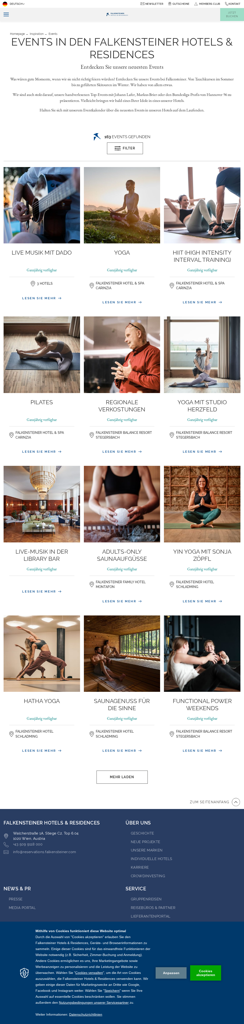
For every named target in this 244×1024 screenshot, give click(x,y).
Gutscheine (181, 3)
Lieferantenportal (151, 916)
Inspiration (37, 34)
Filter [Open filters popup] (129, 148)
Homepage (17, 34)
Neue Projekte (145, 842)
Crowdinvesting (148, 876)
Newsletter (154, 3)
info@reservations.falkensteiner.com (44, 852)
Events (53, 34)
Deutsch (16, 3)
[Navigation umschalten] (4, 15)
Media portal (22, 908)
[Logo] (117, 15)
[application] (122, 973)
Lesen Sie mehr (39, 298)
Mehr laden (122, 777)
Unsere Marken (147, 850)
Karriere (140, 867)
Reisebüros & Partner (153, 908)
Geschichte (142, 833)
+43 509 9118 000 (27, 844)
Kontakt (234, 3)
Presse (16, 899)
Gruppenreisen (146, 899)
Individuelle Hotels (151, 859)
